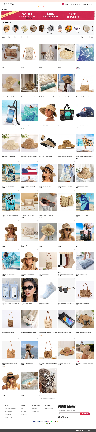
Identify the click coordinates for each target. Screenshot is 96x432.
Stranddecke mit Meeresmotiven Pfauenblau (8, 186)
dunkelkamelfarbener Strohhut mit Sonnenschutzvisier (65, 245)
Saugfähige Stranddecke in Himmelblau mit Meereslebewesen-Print (84, 157)
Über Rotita (33, 406)
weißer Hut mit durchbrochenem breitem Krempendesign (28, 332)
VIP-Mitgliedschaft (23, 412)
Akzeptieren (80, 430)
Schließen (88, 430)
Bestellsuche (6, 418)
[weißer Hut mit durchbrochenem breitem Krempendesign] (29, 319)
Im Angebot (91, 37)
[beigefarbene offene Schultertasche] (48, 260)
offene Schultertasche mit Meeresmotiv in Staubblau (65, 186)
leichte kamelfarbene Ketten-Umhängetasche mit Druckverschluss (27, 215)
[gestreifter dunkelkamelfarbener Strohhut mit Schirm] (85, 319)
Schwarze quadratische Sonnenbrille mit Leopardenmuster (66, 303)
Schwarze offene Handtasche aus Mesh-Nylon (64, 125)
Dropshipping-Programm (35, 411)
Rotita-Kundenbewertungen (8, 415)
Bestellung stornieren (24, 414)
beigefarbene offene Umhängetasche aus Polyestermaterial (47, 65)
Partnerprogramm (34, 408)
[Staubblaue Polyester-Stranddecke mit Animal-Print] (85, 52)
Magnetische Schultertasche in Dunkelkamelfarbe (83, 96)
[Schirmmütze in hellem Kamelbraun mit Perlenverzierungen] (85, 349)
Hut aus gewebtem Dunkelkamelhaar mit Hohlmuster (65, 156)
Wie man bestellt (23, 409)
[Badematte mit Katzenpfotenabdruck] (85, 260)
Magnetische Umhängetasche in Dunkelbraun (8, 65)
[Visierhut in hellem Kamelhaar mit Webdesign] (85, 172)
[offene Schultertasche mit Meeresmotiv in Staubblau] (66, 172)
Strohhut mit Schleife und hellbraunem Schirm (45, 125)
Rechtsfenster (47, 409)
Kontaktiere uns (23, 415)
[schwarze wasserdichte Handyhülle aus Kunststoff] (11, 112)
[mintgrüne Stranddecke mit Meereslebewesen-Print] (11, 260)
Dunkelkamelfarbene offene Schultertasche (8, 332)
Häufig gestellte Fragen (8, 406)
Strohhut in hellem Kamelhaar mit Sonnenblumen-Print (9, 96)
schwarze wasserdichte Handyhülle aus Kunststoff (9, 125)
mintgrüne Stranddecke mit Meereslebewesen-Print (9, 274)
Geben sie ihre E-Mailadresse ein (64, 413)
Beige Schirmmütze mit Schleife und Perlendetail (8, 156)
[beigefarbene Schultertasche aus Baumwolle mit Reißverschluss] (48, 319)
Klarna (22, 408)
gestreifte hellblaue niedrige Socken (44, 303)
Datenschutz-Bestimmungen (49, 408)
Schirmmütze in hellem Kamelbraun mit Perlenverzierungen (84, 363)
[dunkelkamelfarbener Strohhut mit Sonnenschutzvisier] (66, 231)
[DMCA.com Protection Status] (48, 423)
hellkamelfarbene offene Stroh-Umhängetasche (64, 214)
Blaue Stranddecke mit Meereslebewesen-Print (82, 215)
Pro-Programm (34, 409)
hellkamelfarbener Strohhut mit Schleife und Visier (46, 245)
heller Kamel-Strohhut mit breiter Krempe (45, 186)
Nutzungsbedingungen (48, 406)
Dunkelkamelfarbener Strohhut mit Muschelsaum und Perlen (29, 156)
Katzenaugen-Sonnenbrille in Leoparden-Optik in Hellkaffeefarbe (46, 215)
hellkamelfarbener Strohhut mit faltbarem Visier (27, 274)
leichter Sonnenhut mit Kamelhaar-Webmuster (45, 156)
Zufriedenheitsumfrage (35, 412)
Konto (79, 4)
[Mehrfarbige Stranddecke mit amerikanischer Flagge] (29, 172)
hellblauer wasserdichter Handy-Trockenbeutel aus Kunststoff (10, 303)
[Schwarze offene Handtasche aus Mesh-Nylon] (66, 112)
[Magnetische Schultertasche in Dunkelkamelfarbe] (85, 83)
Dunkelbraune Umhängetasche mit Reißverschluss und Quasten (48, 363)
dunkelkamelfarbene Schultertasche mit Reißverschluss (9, 363)
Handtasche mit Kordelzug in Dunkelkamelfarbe (83, 303)
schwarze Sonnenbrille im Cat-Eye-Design (26, 303)
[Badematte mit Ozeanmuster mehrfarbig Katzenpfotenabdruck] (48, 83)
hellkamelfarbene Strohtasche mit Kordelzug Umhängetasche (29, 96)
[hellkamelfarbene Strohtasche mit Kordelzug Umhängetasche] (29, 83)
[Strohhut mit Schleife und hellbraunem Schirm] (48, 112)
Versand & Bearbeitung (8, 409)
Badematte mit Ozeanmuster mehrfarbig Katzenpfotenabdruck (48, 96)
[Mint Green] (79, 68)
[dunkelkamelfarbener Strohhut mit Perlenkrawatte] (66, 83)
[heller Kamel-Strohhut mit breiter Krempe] (48, 172)
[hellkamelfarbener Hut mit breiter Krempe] (11, 380)
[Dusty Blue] (77, 68)
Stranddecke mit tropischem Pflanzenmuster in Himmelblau (10, 215)
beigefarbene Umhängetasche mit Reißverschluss (27, 245)
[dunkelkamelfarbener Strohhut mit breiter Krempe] (11, 231)
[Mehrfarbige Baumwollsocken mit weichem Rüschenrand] (66, 260)
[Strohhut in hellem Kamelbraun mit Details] (66, 52)
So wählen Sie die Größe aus (8, 411)
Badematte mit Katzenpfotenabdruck (81, 274)
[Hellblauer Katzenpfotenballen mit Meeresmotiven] (29, 380)
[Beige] (40, 335)
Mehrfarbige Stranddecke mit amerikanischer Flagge (28, 186)
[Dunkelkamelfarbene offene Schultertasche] (11, 319)
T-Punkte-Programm (23, 411)
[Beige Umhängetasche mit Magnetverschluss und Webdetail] (29, 52)
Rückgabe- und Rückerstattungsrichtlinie (10, 408)
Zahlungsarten (23, 406)
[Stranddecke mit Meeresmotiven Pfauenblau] (11, 172)
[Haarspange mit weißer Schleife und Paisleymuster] (48, 380)
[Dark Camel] (41, 335)
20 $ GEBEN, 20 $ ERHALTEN (8, 417)
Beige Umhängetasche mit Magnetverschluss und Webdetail (29, 65)
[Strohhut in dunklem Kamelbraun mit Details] (66, 349)
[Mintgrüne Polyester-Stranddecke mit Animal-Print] (29, 112)
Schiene (84, 4)
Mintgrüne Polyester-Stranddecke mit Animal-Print (27, 125)
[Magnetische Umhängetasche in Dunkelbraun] (11, 52)
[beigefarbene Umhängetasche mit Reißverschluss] (29, 231)
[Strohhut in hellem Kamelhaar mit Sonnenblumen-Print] (11, 83)
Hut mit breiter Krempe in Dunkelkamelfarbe (27, 363)
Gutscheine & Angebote (8, 414)
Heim (2, 9)
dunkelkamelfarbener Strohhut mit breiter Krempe (9, 245)
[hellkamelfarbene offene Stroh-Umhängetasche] (66, 201)
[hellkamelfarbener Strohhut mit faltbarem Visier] (29, 260)
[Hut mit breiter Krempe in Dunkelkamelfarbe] (29, 349)
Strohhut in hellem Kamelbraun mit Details (63, 65)
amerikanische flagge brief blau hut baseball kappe (83, 125)
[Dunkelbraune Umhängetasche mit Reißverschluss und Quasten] (48, 349)
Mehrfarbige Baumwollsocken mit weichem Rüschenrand (65, 274)
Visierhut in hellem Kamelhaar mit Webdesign (82, 186)
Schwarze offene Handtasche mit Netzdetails (82, 245)
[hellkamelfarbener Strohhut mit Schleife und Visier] (48, 231)
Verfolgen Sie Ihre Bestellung (9, 412)
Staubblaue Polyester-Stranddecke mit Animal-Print (83, 65)
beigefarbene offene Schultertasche (44, 274)
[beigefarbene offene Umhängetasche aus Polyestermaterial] (48, 52)
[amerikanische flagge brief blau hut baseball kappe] (85, 112)
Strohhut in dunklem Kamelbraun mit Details (64, 363)
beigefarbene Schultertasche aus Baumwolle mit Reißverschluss (48, 332)
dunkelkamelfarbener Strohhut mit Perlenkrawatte (65, 96)
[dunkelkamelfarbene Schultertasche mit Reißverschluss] (11, 349)
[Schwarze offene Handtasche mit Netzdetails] (85, 231)
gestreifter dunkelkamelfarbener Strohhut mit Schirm (83, 332)
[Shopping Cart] (92, 4)
